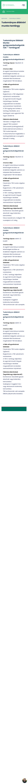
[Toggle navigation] (23, 5)
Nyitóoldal (4, 18)
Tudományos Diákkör (15, 18)
